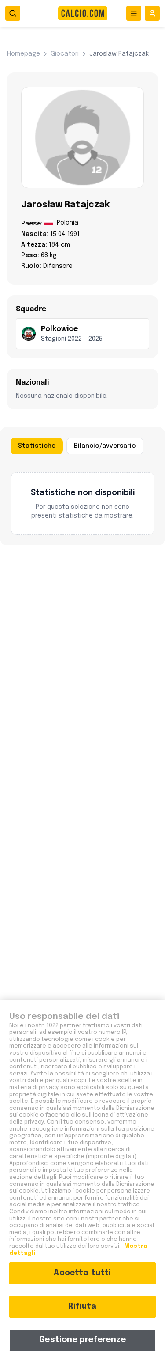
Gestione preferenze (82, 1340)
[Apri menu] (133, 13)
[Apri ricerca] (12, 13)
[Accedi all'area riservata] (152, 13)
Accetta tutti (82, 1273)
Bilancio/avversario (105, 446)
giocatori (65, 54)
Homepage (23, 54)
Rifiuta (82, 1307)
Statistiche (36, 446)
